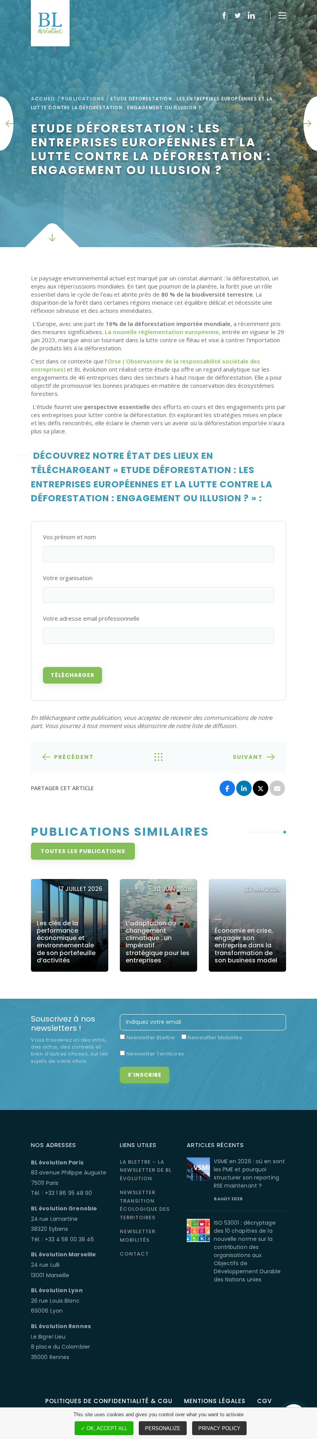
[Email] (277, 788)
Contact (134, 1253)
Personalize (163, 1428)
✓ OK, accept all (104, 1428)
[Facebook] (227, 788)
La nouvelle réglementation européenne (162, 332)
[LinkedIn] (244, 788)
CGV (264, 1401)
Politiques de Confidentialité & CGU (108, 1401)
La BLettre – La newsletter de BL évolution (146, 1170)
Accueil (43, 98)
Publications (82, 98)
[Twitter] (260, 788)
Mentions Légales (214, 1401)
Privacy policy (219, 1428)
